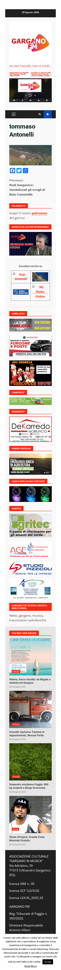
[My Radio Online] (40, 291)
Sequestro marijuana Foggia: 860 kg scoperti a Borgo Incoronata (30, 761)
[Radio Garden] (40, 276)
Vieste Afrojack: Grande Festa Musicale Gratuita (30, 814)
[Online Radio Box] (21, 291)
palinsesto (39, 213)
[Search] (40, 114)
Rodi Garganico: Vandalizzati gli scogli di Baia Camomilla (27, 187)
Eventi (15, 829)
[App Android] (21, 276)
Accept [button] (47, 962)
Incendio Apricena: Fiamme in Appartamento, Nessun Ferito (30, 709)
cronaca (16, 671)
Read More (30, 966)
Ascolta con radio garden (48, 114)
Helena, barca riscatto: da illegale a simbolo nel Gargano (30, 656)
